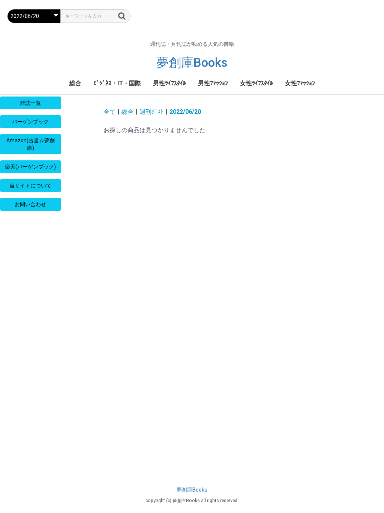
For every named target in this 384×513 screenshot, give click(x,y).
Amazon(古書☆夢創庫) (30, 144)
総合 (75, 83)
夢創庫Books (192, 62)
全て (110, 111)
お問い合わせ (30, 204)
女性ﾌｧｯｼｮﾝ (300, 83)
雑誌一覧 (30, 103)
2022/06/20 (185, 111)
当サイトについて (30, 186)
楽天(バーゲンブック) (30, 167)
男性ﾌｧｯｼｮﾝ (213, 83)
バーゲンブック (30, 122)
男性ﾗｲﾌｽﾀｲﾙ (169, 83)
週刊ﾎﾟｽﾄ (152, 111)
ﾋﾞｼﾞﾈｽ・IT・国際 (117, 83)
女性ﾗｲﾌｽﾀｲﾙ (256, 83)
